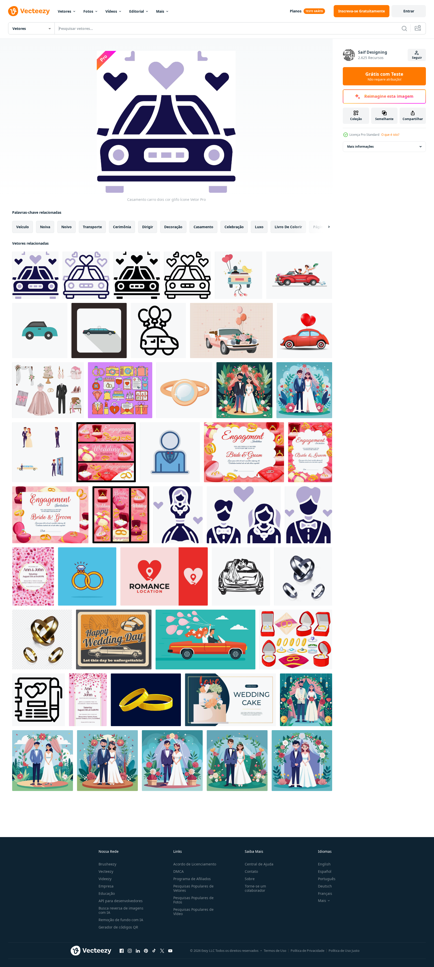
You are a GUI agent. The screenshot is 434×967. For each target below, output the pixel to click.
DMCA (178, 871)
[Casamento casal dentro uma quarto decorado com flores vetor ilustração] (306, 699)
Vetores (64, 11)
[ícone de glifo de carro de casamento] (137, 275)
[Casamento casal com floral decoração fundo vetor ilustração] (302, 760)
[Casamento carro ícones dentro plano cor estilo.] (39, 330)
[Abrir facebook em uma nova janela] (122, 951)
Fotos (88, 11)
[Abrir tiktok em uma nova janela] (154, 951)
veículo (22, 226)
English (324, 864)
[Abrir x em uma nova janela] (162, 951)
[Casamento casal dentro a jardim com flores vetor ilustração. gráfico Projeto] (244, 390)
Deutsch (325, 886)
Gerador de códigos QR (118, 927)
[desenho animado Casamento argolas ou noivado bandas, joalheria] (146, 699)
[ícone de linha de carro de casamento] (187, 275)
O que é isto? (390, 134)
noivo (66, 226)
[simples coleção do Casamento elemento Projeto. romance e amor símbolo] (120, 390)
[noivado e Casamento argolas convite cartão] (120, 514)
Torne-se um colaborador (255, 888)
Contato (251, 871)
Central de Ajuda (259, 864)
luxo (259, 226)
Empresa (106, 886)
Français (325, 893)
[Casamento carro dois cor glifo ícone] (35, 275)
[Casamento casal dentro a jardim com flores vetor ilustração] (42, 760)
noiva (45, 226)
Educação (107, 893)
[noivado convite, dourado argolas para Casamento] (50, 514)
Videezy (105, 878)
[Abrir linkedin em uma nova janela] (138, 951)
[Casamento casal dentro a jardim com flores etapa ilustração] (107, 760)
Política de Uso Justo (344, 950)
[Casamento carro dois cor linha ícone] (86, 275)
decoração (173, 226)
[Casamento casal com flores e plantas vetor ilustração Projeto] (304, 390)
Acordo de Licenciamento (194, 864)
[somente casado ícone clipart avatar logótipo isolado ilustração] (238, 275)
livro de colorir (288, 226)
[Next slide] (324, 227)
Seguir (417, 57)
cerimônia (122, 226)
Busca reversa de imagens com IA (121, 910)
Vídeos (111, 11)
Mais (160, 11)
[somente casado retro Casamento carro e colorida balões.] (231, 330)
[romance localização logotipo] (164, 576)
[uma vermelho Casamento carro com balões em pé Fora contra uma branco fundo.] (304, 330)
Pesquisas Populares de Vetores (193, 888)
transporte (92, 226)
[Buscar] (404, 28)
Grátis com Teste (384, 76)
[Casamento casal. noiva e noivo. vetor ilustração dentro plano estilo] (172, 760)
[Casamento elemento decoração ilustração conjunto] (48, 390)
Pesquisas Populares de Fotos (193, 899)
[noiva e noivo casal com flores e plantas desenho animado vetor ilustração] (237, 760)
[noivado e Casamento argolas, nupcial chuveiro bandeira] (106, 452)
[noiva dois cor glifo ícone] (178, 514)
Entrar (408, 11)
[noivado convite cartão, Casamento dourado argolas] (310, 452)
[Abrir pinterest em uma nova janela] (146, 951)
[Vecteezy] (29, 11)
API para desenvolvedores (121, 900)
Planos (295, 11)
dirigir (147, 226)
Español (324, 871)
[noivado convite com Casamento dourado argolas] (244, 452)
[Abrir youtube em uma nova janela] (170, 951)
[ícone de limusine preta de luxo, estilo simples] (99, 330)
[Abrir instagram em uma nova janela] (130, 951)
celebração (234, 226)
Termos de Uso (275, 950)
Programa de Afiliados (192, 878)
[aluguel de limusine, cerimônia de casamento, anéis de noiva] (114, 639)
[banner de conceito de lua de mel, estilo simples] (205, 639)
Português (326, 878)
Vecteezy (106, 871)
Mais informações (360, 146)
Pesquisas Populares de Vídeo (193, 911)
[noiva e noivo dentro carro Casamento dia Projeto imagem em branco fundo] (241, 576)
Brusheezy (107, 864)
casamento (203, 226)
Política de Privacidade (307, 950)
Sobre (250, 878)
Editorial (136, 11)
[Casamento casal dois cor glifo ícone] (244, 514)
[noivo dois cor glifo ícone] (308, 514)
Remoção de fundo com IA (121, 919)
